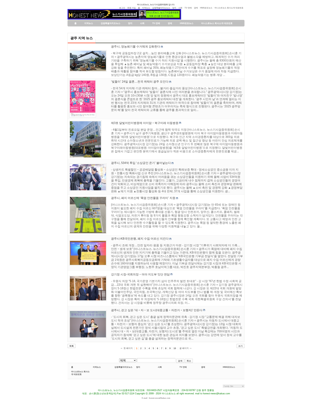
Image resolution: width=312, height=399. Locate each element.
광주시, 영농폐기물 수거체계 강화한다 (135, 46)
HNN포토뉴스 (229, 367)
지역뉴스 (97, 367)
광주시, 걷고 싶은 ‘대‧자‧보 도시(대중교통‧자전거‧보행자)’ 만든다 (156, 310)
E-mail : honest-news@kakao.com (156, 398)
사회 (160, 367)
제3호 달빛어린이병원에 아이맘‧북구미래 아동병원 (144, 123)
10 (175, 348)
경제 (203, 367)
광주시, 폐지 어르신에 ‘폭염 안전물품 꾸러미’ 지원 (143, 198)
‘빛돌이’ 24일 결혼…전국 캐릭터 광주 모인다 (139, 81)
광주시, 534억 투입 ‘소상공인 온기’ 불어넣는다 (141, 162)
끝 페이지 (184, 348)
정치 (138, 367)
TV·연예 (183, 367)
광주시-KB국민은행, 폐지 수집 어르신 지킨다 (140, 238)
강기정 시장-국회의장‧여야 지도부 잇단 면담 (140, 274)
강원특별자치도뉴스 (123, 367)
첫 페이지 (128, 348)
